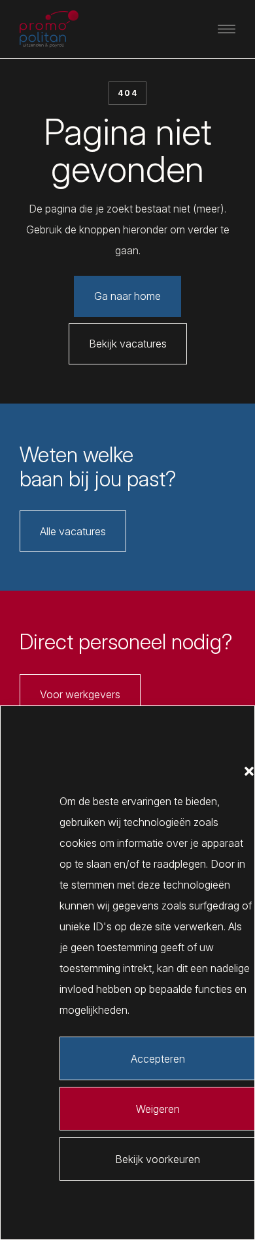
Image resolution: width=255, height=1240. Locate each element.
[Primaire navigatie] (227, 29)
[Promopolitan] (49, 29)
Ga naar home (127, 296)
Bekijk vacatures (128, 343)
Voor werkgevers (80, 694)
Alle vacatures (73, 531)
